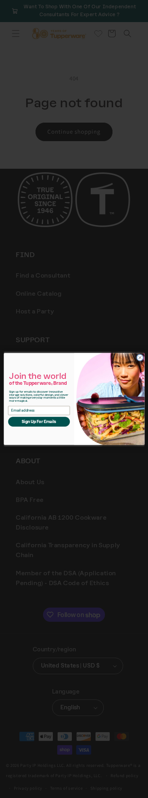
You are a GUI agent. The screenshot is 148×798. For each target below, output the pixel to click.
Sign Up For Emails (38, 422)
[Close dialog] (140, 357)
